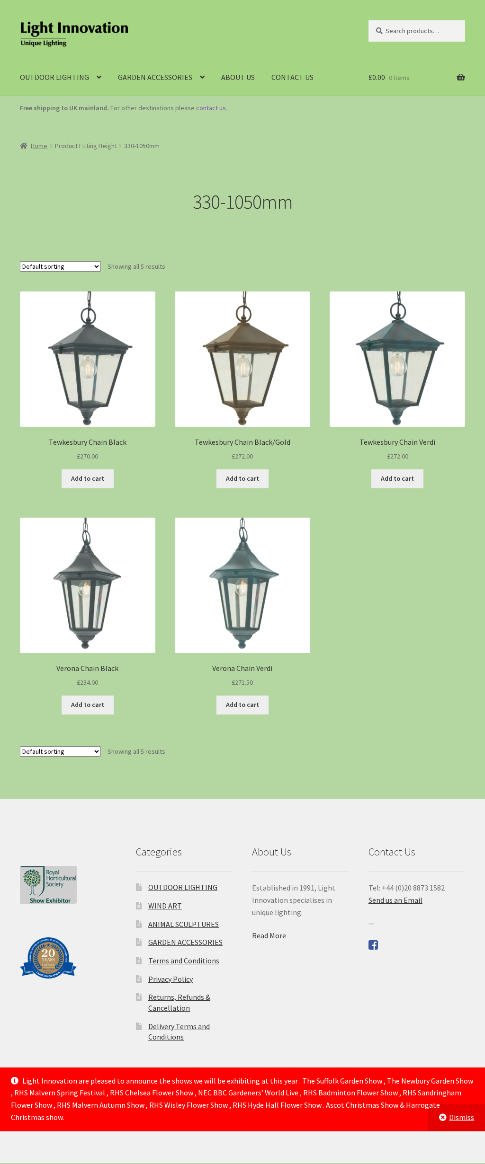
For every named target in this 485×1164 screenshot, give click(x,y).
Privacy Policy (170, 979)
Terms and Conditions (183, 960)
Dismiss (461, 1117)
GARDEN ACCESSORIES (155, 77)
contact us (211, 108)
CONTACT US (292, 77)
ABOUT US (238, 77)
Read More (269, 935)
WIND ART (165, 905)
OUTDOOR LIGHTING (54, 77)
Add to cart (87, 478)
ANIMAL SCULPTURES (183, 924)
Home (39, 145)
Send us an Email (395, 900)
